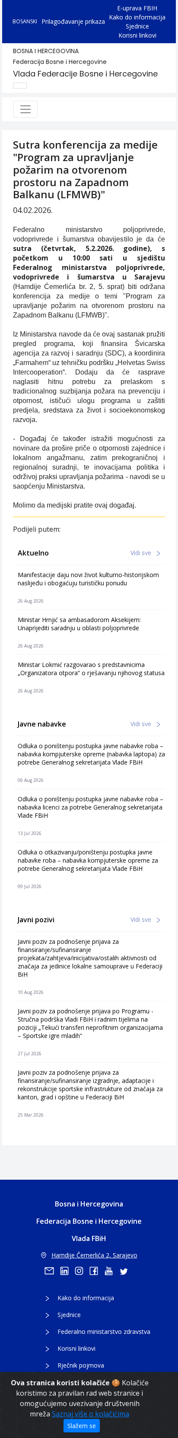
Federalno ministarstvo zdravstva (103, 1331)
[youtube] (111, 1271)
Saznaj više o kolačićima (90, 1414)
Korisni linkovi (137, 35)
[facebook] (96, 1271)
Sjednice (137, 26)
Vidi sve (141, 553)
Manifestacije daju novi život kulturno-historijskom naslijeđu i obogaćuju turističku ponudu (88, 579)
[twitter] (126, 1271)
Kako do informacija (137, 17)
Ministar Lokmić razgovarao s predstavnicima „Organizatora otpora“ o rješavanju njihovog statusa (91, 668)
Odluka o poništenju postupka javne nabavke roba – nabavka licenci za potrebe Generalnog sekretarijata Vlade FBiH (90, 807)
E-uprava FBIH (137, 8)
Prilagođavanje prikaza (73, 21)
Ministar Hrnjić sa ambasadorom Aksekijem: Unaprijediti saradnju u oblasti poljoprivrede (79, 624)
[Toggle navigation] (25, 109)
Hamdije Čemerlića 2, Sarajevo (94, 1255)
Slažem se (81, 1426)
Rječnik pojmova (80, 1365)
